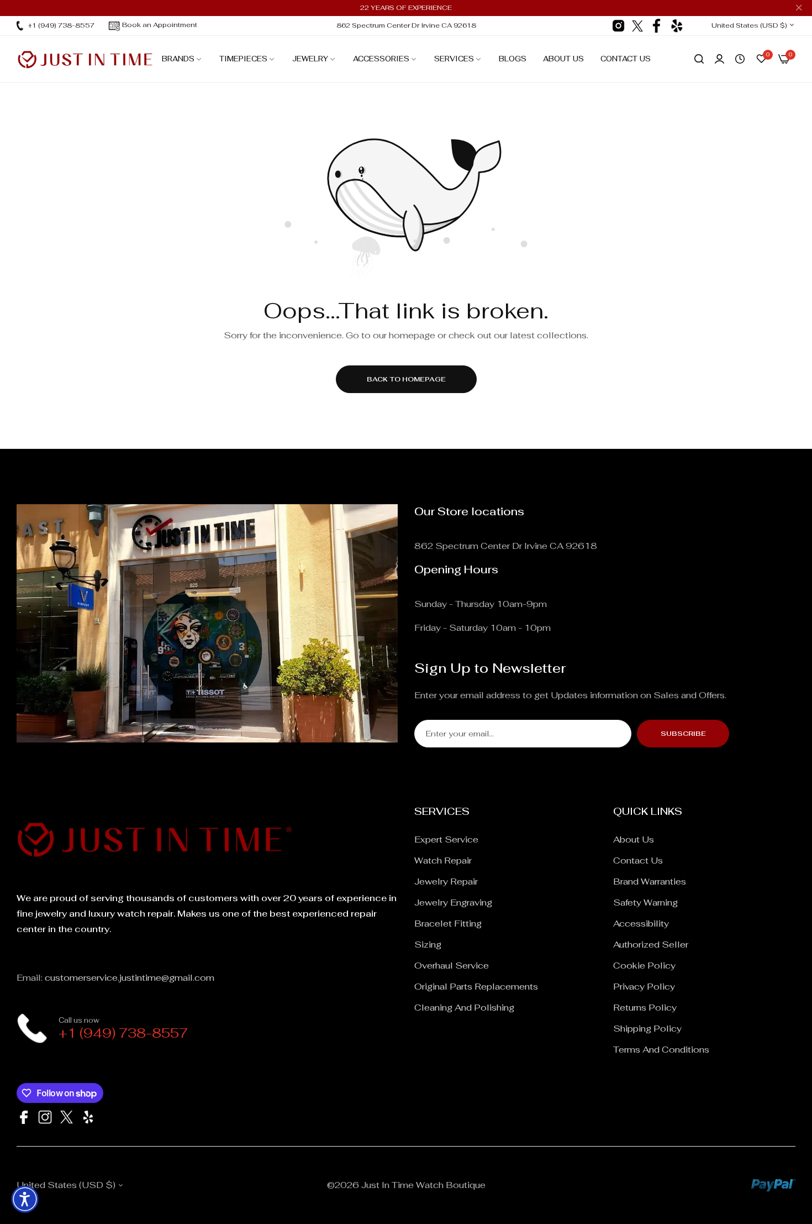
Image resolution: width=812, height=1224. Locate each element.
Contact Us (638, 860)
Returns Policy (645, 1007)
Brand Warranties (649, 881)
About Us (633, 839)
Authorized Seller (650, 944)
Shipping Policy (647, 1028)
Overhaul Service (451, 965)
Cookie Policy (644, 965)
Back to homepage (406, 379)
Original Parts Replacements (476, 986)
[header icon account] (719, 59)
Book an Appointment (159, 24)
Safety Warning (645, 902)
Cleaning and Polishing (464, 1007)
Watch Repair (443, 860)
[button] (25, 1199)
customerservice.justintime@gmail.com (129, 978)
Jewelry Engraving (453, 902)
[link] (182, 59)
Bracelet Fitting (448, 923)
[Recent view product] (740, 59)
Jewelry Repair (446, 881)
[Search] (699, 59)
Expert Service (446, 839)
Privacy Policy (644, 986)
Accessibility (641, 923)
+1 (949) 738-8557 (123, 1033)
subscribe (683, 733)
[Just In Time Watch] (85, 59)
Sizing (427, 944)
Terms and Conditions (661, 1049)
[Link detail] (618, 26)
